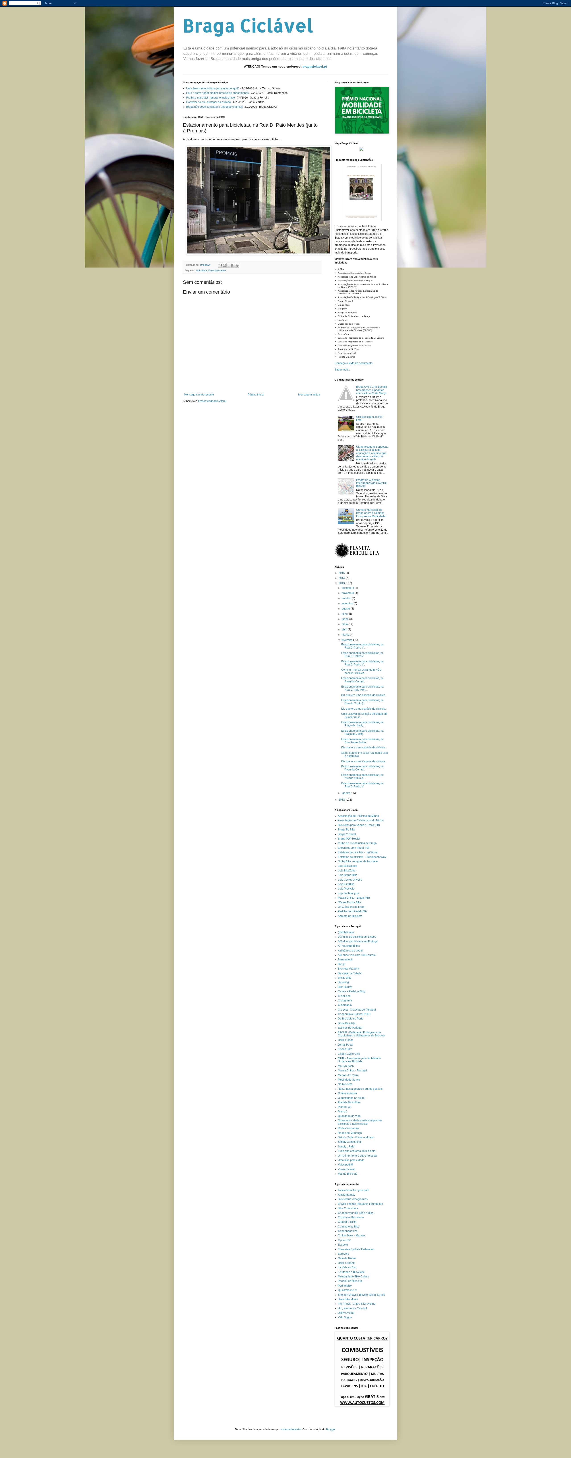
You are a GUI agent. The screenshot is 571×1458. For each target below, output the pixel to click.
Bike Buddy (345, 986)
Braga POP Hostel (349, 838)
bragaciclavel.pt (315, 66)
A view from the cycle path (353, 1190)
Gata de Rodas (347, 1258)
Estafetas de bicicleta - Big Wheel (358, 852)
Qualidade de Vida (349, 1116)
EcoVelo (343, 1244)
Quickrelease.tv (347, 1290)
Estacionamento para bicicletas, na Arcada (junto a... (362, 776)
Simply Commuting (349, 1141)
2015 (342, 573)
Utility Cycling (346, 1312)
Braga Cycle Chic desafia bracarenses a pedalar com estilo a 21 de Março (371, 390)
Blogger (330, 1429)
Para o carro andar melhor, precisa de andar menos (217, 93)
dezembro (348, 587)
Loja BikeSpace (347, 865)
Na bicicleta (345, 1084)
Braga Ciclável (248, 25)
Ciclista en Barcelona (351, 1217)
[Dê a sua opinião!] (224, 265)
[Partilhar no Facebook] (233, 265)
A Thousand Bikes (349, 945)
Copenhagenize (348, 1231)
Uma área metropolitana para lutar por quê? (213, 88)
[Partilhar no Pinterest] (237, 265)
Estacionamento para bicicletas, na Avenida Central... (362, 680)
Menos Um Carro (348, 1075)
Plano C (343, 1111)
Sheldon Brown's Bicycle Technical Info (361, 1294)
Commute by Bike (348, 1226)
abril (345, 629)
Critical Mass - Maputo (351, 1235)
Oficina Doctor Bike (349, 902)
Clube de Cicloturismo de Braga (357, 843)
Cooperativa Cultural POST (354, 1014)
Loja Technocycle (348, 893)
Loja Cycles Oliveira (350, 879)
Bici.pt (341, 964)
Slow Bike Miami (348, 1299)
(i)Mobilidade (346, 932)
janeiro (346, 793)
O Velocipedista (347, 1093)
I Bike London (346, 1262)
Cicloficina (344, 996)
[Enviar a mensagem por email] (220, 265)
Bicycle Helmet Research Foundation (360, 1203)
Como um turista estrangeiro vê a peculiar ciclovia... (361, 671)
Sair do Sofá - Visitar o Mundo (356, 1137)
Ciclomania (345, 1005)
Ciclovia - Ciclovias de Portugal (357, 1009)
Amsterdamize (346, 1194)
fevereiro (347, 640)
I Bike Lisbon (346, 1040)
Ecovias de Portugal (350, 1027)
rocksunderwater (291, 1429)
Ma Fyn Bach (346, 1066)
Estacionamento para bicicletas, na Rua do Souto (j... (362, 702)
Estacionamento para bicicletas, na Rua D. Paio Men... (362, 688)
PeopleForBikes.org (350, 1281)
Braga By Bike (346, 829)
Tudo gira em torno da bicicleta (356, 1151)
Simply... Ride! (346, 1146)
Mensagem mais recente (199, 394)
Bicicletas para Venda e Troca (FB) (359, 825)
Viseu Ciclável (346, 1169)
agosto (346, 608)
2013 (342, 583)
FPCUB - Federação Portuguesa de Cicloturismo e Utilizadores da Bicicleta (361, 1034)
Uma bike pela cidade (351, 1160)
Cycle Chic (344, 1240)
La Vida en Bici (347, 1267)
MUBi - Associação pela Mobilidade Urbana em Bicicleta (359, 1060)
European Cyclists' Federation (356, 1249)
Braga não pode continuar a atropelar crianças (214, 106)
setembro (348, 603)
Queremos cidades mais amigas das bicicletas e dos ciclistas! (360, 1122)
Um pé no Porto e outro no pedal (357, 1155)
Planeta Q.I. (345, 1106)
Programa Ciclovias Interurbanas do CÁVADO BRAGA (371, 483)
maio (345, 624)
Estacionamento (217, 270)
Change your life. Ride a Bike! (356, 1213)
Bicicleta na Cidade (350, 973)
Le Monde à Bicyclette (351, 1272)
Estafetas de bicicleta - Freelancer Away (362, 857)
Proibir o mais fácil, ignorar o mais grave (210, 97)
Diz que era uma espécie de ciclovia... (364, 695)
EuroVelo (343, 1253)
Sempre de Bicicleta (350, 916)
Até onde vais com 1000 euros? (357, 955)
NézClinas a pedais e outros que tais (360, 1088)
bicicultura (201, 270)
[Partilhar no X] (228, 265)
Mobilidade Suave (349, 1079)
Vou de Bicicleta (347, 1173)
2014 (342, 578)
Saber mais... (342, 369)
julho (345, 614)
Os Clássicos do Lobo (351, 906)
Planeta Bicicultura (349, 1102)
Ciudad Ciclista (347, 1221)
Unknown (205, 265)
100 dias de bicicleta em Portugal (358, 941)
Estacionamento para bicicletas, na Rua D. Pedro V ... (362, 646)
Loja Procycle (346, 888)
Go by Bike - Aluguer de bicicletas (358, 861)
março (346, 634)
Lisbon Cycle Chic (349, 1053)
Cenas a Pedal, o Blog (351, 991)
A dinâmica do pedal (350, 950)
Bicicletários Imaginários (353, 1199)
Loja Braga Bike (347, 875)
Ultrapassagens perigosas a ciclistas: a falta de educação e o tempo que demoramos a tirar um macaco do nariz (372, 453)
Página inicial (256, 394)
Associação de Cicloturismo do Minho (361, 820)
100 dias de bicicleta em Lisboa (357, 936)
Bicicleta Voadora (348, 968)
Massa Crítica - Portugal (352, 1070)
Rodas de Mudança (350, 1133)
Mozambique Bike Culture (353, 1276)
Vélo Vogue (345, 1317)
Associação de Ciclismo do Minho (358, 816)
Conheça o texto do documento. (354, 363)
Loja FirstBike (346, 884)
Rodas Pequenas (348, 1128)
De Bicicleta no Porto (350, 1018)
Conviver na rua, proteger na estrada (208, 102)
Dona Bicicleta (347, 1023)
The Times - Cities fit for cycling (356, 1303)
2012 (342, 799)
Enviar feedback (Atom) (212, 401)
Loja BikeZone (347, 870)
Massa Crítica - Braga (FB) (354, 897)
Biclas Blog (345, 977)
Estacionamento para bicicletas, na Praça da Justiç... (362, 724)
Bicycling (343, 982)
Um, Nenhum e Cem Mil (352, 1308)
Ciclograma (345, 1000)
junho (345, 619)
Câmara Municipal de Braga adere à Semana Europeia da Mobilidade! (371, 513)
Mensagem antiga (309, 394)
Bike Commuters (348, 1208)
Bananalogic (345, 959)
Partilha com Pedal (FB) (352, 911)
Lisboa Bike (345, 1049)
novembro (348, 593)
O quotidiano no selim (351, 1098)
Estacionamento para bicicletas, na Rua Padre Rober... (362, 741)
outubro (347, 598)
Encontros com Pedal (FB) (354, 847)
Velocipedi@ (345, 1164)
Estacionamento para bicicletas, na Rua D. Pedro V (362, 654)
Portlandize (345, 1285)
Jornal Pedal (345, 1044)
